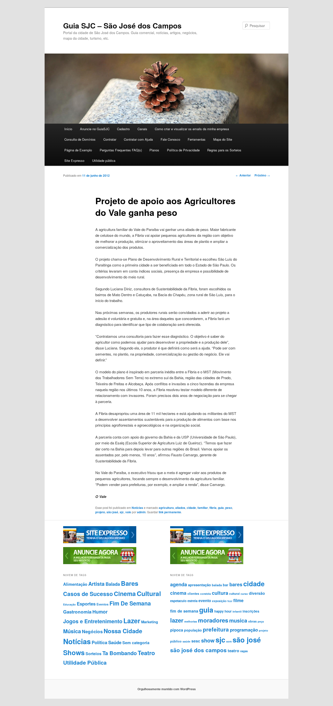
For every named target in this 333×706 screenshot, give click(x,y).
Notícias (137, 507)
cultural (234, 593)
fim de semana (184, 611)
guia (221, 507)
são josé (112, 512)
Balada (113, 584)
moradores (213, 620)
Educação (69, 604)
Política (99, 642)
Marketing (149, 621)
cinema (178, 593)
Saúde (114, 642)
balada (217, 585)
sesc (195, 641)
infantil (237, 611)
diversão (257, 593)
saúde (186, 641)
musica (238, 620)
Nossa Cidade (123, 631)
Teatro (146, 653)
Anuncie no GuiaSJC (94, 129)
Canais (142, 129)
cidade (191, 507)
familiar (202, 507)
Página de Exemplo (78, 150)
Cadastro (123, 129)
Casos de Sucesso (88, 594)
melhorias (190, 621)
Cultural (149, 593)
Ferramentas (197, 139)
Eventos (102, 604)
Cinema (125, 593)
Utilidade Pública (85, 662)
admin (141, 512)
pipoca (176, 630)
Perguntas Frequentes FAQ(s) (121, 150)
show (208, 640)
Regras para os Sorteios (224, 150)
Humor (100, 611)
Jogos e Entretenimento (92, 621)
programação (244, 629)
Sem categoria (135, 642)
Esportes (86, 603)
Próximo (262, 175)
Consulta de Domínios (80, 139)
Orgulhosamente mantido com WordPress (166, 689)
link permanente (170, 512)
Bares (129, 583)
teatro (233, 650)
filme (238, 600)
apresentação (199, 584)
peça (261, 621)
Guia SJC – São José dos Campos (122, 25)
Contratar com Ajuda (138, 139)
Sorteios (93, 653)
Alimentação (75, 584)
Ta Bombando (119, 653)
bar (225, 584)
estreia (192, 600)
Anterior (243, 175)
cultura (220, 592)
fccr (229, 601)
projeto (100, 512)
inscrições (251, 611)
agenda (178, 584)
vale (128, 512)
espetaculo (178, 600)
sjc (122, 512)
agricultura (166, 507)
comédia (205, 594)
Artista (96, 583)
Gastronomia (77, 611)
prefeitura (216, 629)
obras (252, 621)
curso (244, 594)
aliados (180, 507)
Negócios (92, 631)
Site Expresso (74, 160)
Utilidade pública (103, 160)
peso (228, 507)
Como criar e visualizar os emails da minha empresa (192, 129)
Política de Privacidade (183, 150)
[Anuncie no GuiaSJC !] (99, 563)
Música (72, 631)
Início (68, 129)
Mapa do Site (222, 139)
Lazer (131, 620)
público (176, 641)
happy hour (223, 611)
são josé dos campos (198, 650)
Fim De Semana (130, 603)
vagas (244, 651)
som (229, 641)
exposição (219, 601)
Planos (154, 150)
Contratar (109, 139)
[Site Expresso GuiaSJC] (99, 542)
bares (235, 584)
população (193, 630)
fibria (212, 507)
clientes (193, 593)
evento (204, 600)
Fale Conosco (170, 139)
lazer (176, 620)
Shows (74, 652)
